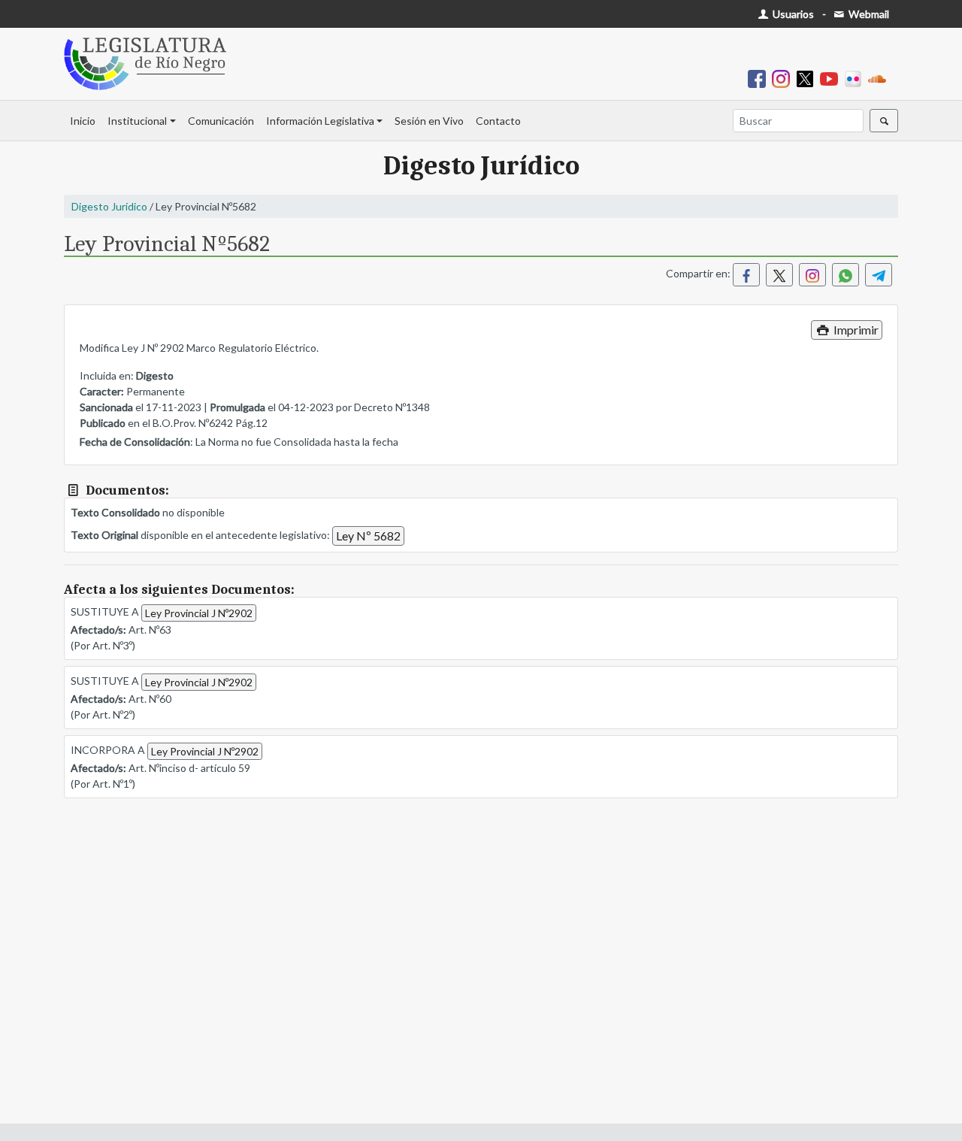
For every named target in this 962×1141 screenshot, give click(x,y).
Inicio (82, 120)
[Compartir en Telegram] (878, 274)
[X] (808, 77)
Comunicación (221, 120)
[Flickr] (856, 77)
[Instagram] (784, 77)
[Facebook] (760, 77)
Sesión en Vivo (429, 120)
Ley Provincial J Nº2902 (199, 613)
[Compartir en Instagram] (812, 274)
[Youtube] (832, 77)
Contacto (498, 120)
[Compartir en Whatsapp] (845, 274)
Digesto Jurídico (109, 206)
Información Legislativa (320, 120)
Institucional (137, 120)
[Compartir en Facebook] (746, 274)
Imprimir (855, 329)
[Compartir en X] (779, 274)
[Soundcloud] (880, 77)
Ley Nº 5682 (368, 535)
